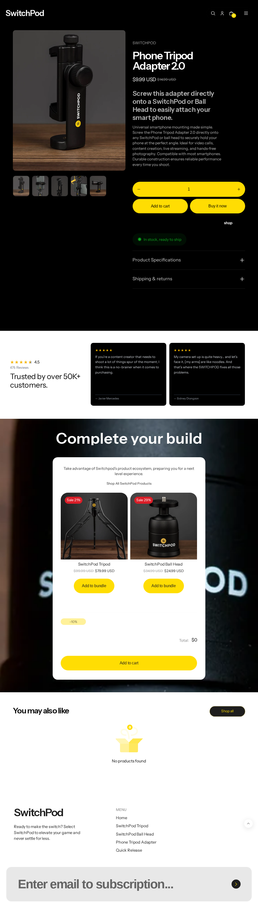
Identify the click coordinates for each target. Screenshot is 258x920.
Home (121, 817)
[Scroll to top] (248, 823)
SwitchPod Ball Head (164, 563)
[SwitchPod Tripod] (94, 526)
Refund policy (114, 911)
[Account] (222, 13)
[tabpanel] (22, 187)
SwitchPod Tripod (94, 563)
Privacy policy (145, 911)
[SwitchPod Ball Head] (163, 526)
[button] (139, 189)
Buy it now (217, 206)
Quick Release (129, 850)
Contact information (215, 911)
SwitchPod (39, 911)
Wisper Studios (86, 911)
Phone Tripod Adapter (136, 842)
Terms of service (177, 911)
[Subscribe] (236, 884)
